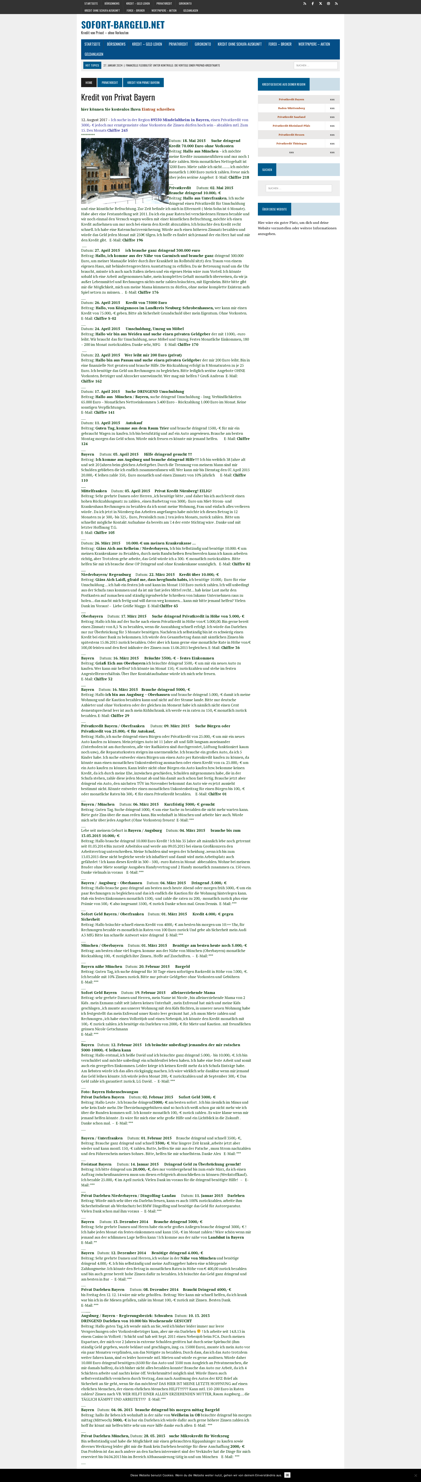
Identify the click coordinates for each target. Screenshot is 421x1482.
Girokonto (185, 3)
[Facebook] (312, 3)
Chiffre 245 (117, 130)
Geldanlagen (190, 10)
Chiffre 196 (132, 240)
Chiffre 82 (241, 563)
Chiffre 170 (188, 344)
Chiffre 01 (217, 793)
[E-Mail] (336, 3)
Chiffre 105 (104, 532)
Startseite (91, 3)
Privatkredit (164, 3)
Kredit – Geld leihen (138, 3)
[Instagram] (328, 3)
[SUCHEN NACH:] (316, 64)
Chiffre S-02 (105, 318)
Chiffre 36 (230, 647)
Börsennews (112, 3)
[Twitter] (320, 3)
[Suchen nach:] (299, 188)
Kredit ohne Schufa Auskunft (102, 10)
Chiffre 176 (148, 292)
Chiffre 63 (169, 605)
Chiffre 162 (91, 381)
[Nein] (415, 1475)
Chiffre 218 (238, 177)
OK (287, 1475)
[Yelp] (304, 3)
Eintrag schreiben (158, 109)
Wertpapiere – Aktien (164, 10)
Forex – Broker (136, 10)
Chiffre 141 (104, 412)
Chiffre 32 (103, 678)
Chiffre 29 (120, 715)
